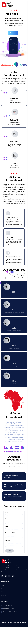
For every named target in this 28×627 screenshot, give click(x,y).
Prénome (7, 519)
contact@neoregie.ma (8, 608)
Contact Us (3, 595)
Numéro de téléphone (11, 533)
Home (2, 585)
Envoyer (9, 550)
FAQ (2, 592)
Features (3, 588)
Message (7, 540)
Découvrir (13, 33)
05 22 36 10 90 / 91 (7, 605)
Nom (6, 512)
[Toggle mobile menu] (25, 5)
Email (6, 526)
